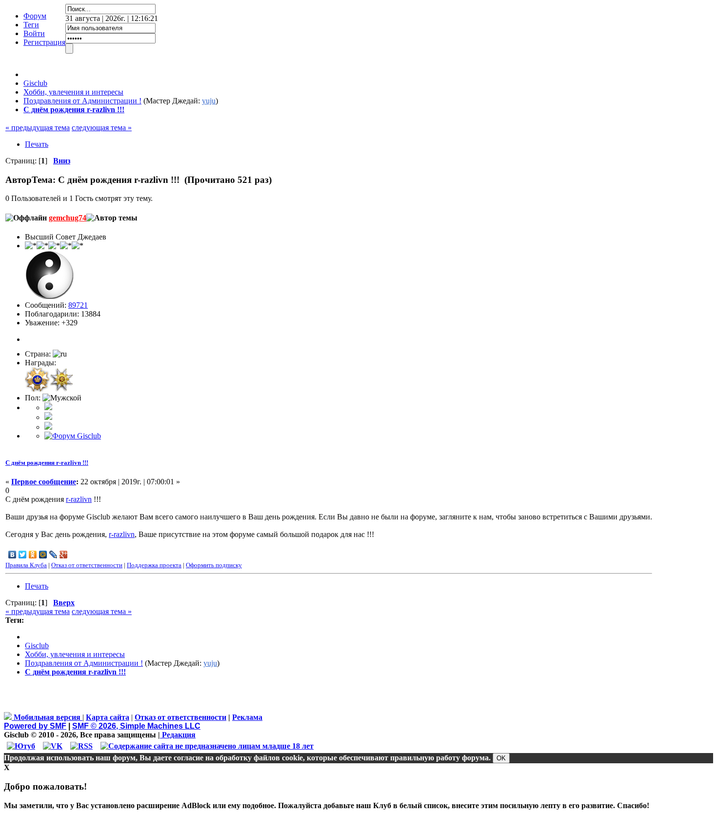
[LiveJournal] (53, 554)
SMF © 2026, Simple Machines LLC (136, 726)
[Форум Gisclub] (72, 436)
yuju (209, 101)
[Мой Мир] (43, 554)
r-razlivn (79, 499)
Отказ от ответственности (86, 565)
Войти (34, 33)
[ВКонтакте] (12, 554)
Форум (34, 16)
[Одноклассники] (33, 554)
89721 (78, 305)
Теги (31, 24)
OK (501, 758)
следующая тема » (102, 127)
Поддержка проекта (154, 565)
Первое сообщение (43, 481)
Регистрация (44, 42)
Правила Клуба (26, 565)
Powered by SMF (35, 726)
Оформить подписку (214, 565)
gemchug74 (67, 218)
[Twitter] (23, 554)
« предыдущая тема (37, 127)
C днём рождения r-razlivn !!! (46, 462)
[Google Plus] (64, 554)
